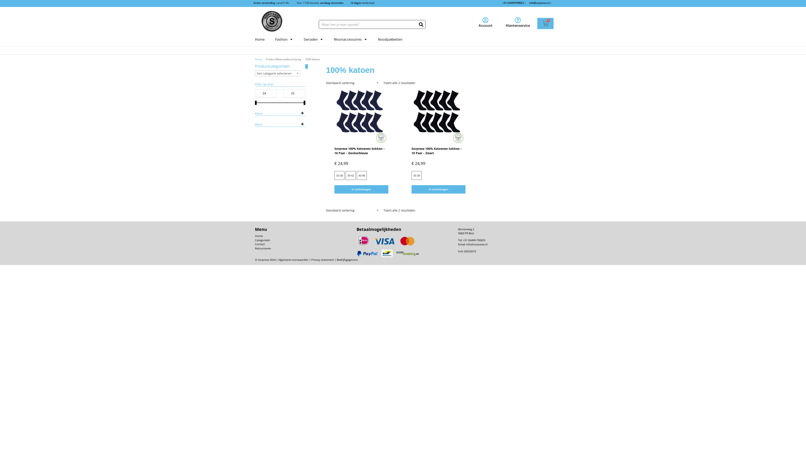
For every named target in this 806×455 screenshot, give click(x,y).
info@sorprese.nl (476, 244)
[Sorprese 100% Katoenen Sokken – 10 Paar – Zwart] (438, 116)
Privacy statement (322, 260)
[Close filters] (306, 66)
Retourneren (263, 248)
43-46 (361, 175)
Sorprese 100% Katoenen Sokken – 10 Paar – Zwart (437, 151)
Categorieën (262, 240)
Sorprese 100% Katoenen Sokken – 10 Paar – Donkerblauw (359, 151)
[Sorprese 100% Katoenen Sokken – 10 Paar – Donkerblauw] (361, 116)
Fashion (281, 39)
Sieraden (311, 39)
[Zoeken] (421, 24)
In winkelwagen (361, 189)
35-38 (339, 175)
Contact (260, 244)
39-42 (350, 175)
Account (485, 25)
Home (260, 39)
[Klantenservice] (518, 20)
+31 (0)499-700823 (474, 240)
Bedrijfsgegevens (347, 260)
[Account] (485, 20)
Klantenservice (518, 25)
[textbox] (277, 73)
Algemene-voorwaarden (293, 260)
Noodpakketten (390, 39)
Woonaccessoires (348, 39)
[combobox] (277, 73)
